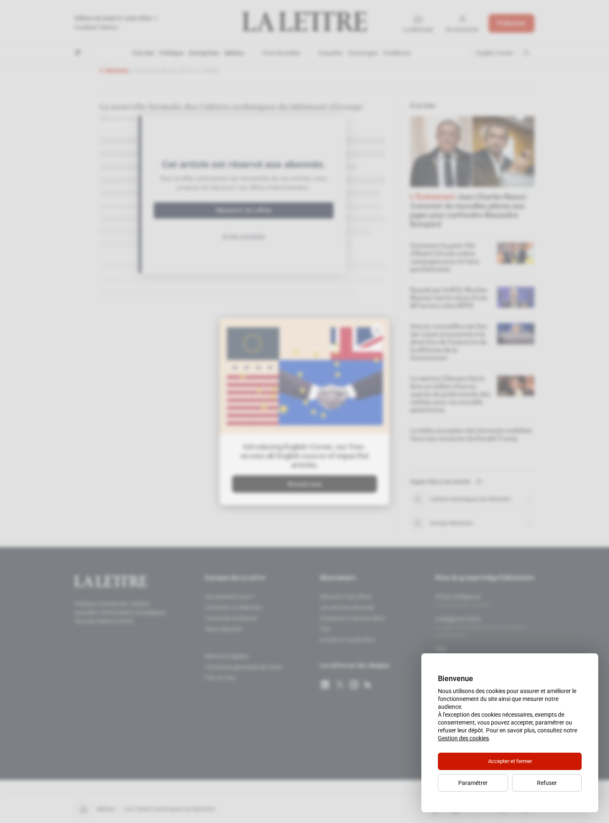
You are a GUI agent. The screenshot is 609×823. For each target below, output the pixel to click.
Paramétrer (473, 783)
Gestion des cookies (463, 738)
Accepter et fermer (510, 761)
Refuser (547, 783)
